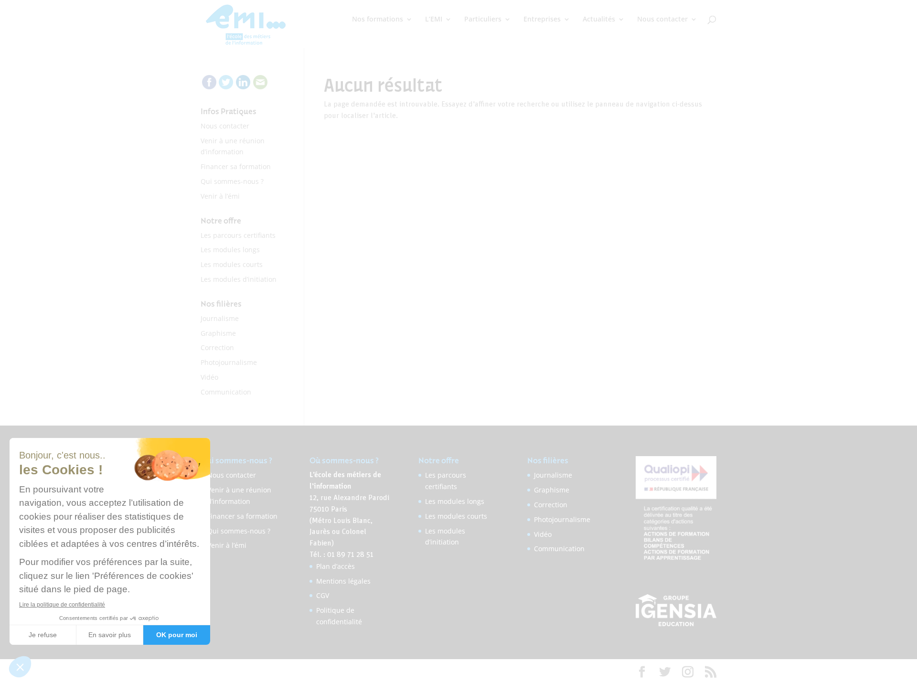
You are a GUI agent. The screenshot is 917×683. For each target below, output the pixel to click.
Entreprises (542, 19)
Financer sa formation (236, 166)
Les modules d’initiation (239, 279)
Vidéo (209, 377)
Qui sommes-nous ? (232, 181)
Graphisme (218, 333)
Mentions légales (343, 581)
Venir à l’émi (220, 196)
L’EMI (433, 19)
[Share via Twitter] (226, 86)
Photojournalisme (229, 362)
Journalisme (220, 318)
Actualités (599, 19)
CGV (322, 595)
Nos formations (377, 19)
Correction (217, 347)
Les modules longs (230, 249)
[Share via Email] (260, 86)
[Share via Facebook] (209, 86)
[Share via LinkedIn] (243, 86)
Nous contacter (662, 19)
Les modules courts (232, 264)
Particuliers (482, 19)
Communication (226, 391)
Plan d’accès (335, 566)
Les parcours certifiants (238, 235)
